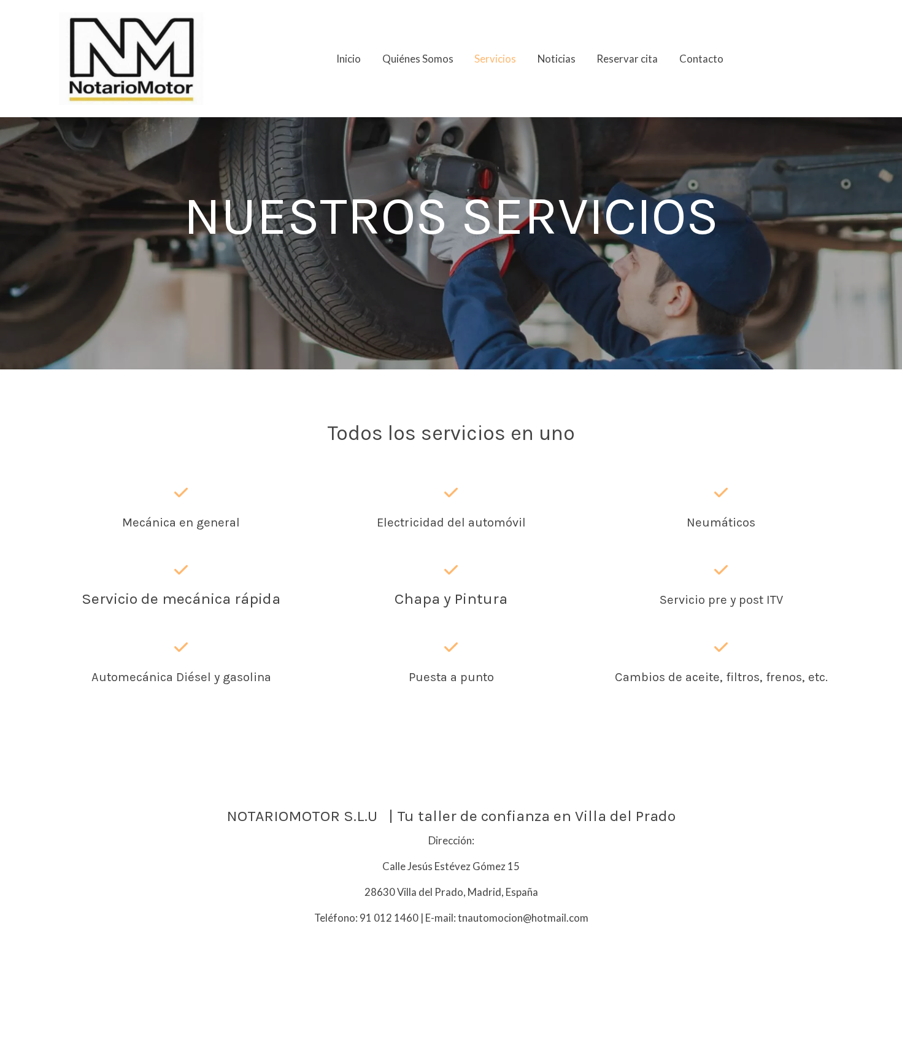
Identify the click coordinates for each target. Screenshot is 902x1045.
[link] (132, 58)
